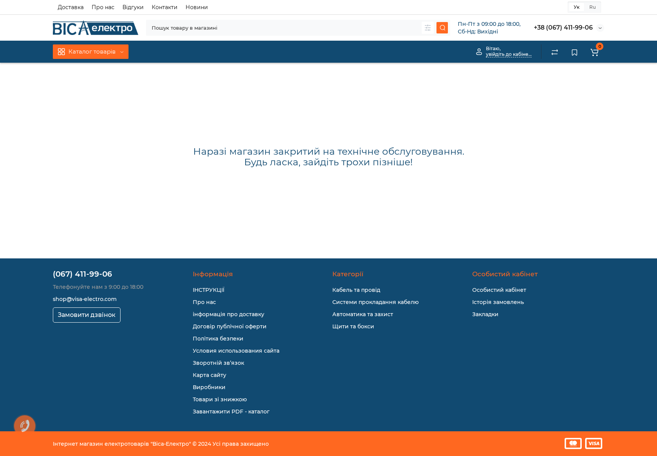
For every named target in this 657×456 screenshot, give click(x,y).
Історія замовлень (498, 302)
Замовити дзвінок (87, 314)
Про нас (103, 7)
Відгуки (133, 7)
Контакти (165, 7)
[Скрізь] (428, 28)
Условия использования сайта (236, 350)
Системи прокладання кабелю (375, 302)
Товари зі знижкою (220, 399)
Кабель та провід (356, 290)
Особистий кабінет (499, 290)
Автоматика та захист (362, 314)
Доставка (71, 7)
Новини (197, 7)
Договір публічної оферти (230, 326)
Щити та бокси (353, 326)
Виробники (209, 387)
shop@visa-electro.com (85, 299)
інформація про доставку (228, 314)
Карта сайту (209, 375)
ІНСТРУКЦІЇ (208, 290)
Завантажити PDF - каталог (231, 411)
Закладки (485, 314)
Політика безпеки (218, 338)
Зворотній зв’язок (218, 362)
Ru (592, 7)
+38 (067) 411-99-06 (563, 27)
